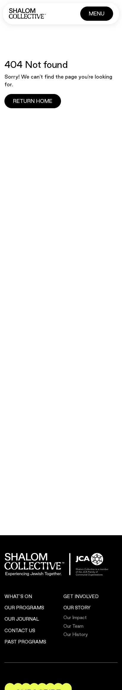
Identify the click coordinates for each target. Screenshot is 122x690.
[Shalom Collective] (27, 13)
